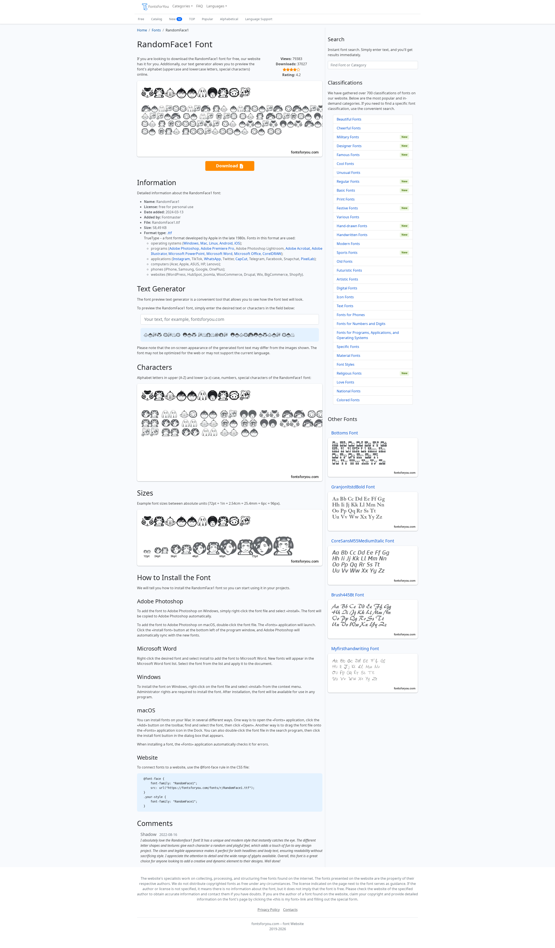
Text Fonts (345, 305)
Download (227, 166)
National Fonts (349, 391)
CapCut (241, 258)
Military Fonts (348, 137)
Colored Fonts (348, 400)
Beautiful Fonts (349, 119)
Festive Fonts (347, 208)
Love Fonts (345, 382)
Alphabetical (229, 19)
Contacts (290, 909)
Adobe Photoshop (184, 248)
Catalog (156, 19)
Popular (207, 19)
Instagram (181, 258)
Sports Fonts (347, 252)
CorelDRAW (272, 253)
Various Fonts (348, 217)
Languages (215, 6)
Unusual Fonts (348, 172)
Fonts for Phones (351, 314)
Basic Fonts (346, 190)
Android (226, 243)
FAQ (199, 6)
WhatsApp (212, 258)
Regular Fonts (348, 181)
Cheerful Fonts (349, 128)
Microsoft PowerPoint (186, 253)
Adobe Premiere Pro (217, 248)
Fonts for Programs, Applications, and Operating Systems (368, 335)
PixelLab (307, 258)
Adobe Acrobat (298, 248)
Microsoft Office (247, 253)
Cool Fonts (345, 163)
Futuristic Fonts (349, 270)
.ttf (169, 232)
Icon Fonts (345, 297)
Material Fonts (348, 355)
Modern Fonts (348, 243)
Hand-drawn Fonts (352, 226)
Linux (213, 243)
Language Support (258, 19)
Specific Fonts (348, 346)
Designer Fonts (349, 146)
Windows (191, 243)
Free (141, 19)
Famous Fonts (348, 154)
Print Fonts (346, 199)
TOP (192, 19)
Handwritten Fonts (352, 234)
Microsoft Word (219, 253)
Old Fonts (345, 261)
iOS (237, 243)
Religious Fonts (349, 373)
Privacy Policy (269, 909)
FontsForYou (158, 6)
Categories (181, 6)
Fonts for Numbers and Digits (361, 323)
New (175, 19)
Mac (203, 243)
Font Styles (345, 364)
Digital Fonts (347, 288)
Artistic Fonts (347, 279)
